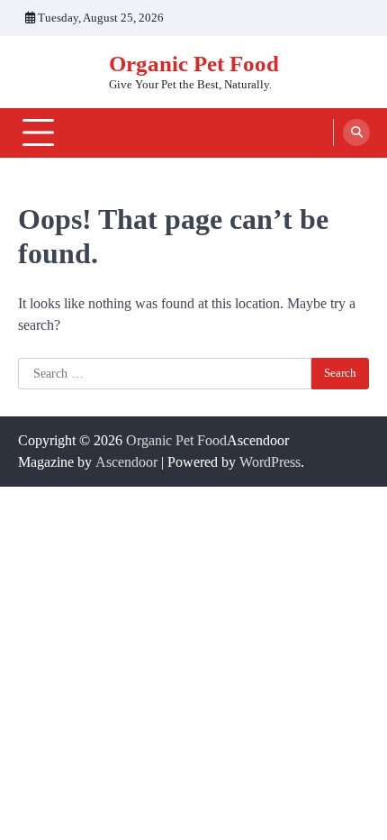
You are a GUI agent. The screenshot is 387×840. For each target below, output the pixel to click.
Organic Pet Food (194, 63)
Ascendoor (126, 462)
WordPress (270, 462)
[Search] (356, 132)
